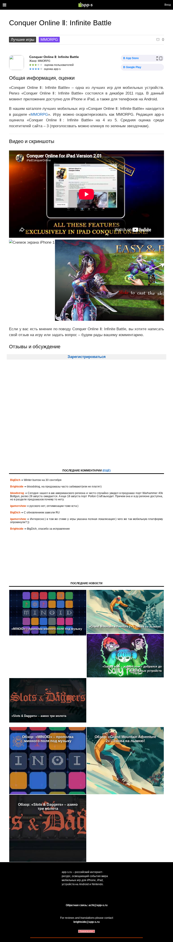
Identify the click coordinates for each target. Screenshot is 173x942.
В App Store (131, 58)
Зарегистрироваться (87, 357)
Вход (167, 4)
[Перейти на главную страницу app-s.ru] (86, 4)
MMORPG (49, 39)
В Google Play (132, 67)
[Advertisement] (86, 418)
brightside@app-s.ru (86, 922)
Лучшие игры (22, 39)
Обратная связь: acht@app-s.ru (86, 905)
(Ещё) (106, 470)
